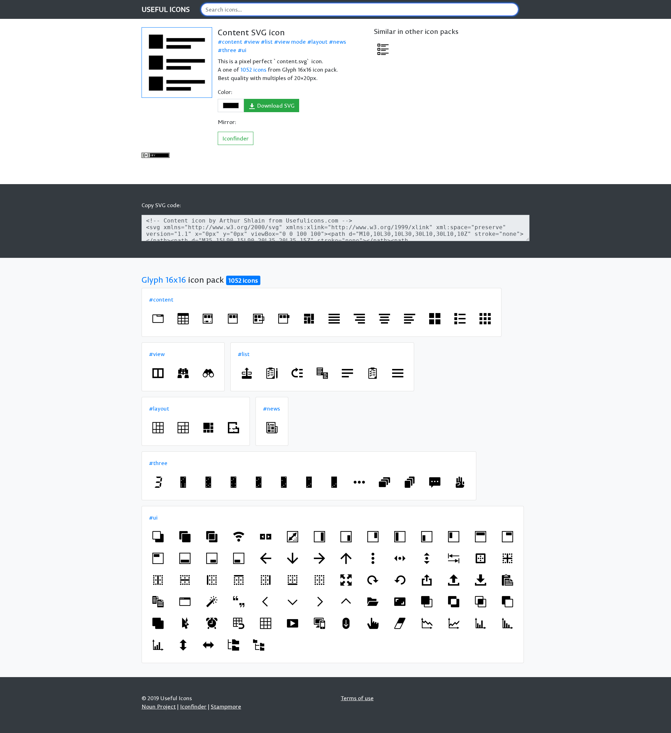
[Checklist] (272, 373)
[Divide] (212, 537)
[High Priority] (297, 373)
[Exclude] (453, 602)
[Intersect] (480, 602)
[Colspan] (183, 428)
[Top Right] (507, 537)
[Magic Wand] (212, 602)
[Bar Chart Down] (507, 623)
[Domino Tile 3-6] (183, 482)
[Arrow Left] (265, 558)
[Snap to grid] (239, 623)
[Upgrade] (427, 580)
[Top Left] (158, 558)
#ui (153, 517)
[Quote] (239, 602)
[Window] (158, 373)
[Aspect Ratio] (400, 602)
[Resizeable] (292, 537)
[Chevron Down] (292, 602)
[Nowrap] (284, 319)
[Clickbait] (185, 623)
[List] (460, 319)
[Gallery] (208, 428)
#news (271, 408)
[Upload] (453, 580)
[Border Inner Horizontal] (185, 580)
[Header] (480, 537)
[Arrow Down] (292, 558)
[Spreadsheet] (183, 319)
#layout (159, 408)
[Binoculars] (183, 373)
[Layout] (309, 319)
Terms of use (357, 698)
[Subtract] (507, 602)
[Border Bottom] (292, 580)
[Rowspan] (158, 428)
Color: (225, 91)
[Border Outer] (480, 558)
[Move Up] (247, 373)
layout (319, 41)
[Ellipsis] (359, 482)
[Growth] (453, 623)
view (253, 41)
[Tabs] (158, 319)
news (339, 41)
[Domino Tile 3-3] (258, 482)
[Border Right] (265, 580)
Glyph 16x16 (164, 279)
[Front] (427, 602)
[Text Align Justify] (334, 319)
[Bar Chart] (480, 623)
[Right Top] (373, 537)
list (269, 41)
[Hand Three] (460, 482)
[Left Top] (453, 537)
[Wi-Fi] (239, 537)
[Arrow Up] (346, 558)
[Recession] (427, 623)
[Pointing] (373, 623)
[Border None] (319, 580)
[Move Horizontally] (400, 558)
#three (158, 462)
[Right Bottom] (346, 537)
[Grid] (265, 623)
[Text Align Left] (409, 319)
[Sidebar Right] (319, 537)
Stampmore (226, 706)
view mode (292, 41)
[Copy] (158, 602)
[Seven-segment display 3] (158, 482)
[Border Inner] (507, 558)
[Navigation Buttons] (265, 537)
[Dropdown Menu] (322, 373)
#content (161, 299)
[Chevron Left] (265, 602)
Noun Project (159, 706)
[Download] (480, 580)
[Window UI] (185, 602)
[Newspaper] (272, 428)
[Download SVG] (177, 62)
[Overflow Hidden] (233, 319)
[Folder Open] (373, 602)
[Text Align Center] (384, 319)
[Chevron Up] (346, 602)
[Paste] (507, 580)
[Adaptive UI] (319, 623)
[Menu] (347, 373)
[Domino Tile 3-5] (208, 482)
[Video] (292, 623)
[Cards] (384, 482)
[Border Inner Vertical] (158, 580)
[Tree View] (233, 645)
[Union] (158, 623)
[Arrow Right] (319, 558)
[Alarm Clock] (212, 623)
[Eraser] (400, 623)
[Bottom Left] (239, 558)
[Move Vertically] (427, 558)
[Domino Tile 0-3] (334, 482)
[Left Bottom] (427, 537)
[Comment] (435, 482)
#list (244, 353)
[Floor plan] (233, 428)
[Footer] (185, 558)
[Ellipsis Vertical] (373, 558)
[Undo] (400, 580)
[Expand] (346, 580)
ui (244, 49)
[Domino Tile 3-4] (233, 482)
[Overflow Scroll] (208, 319)
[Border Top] (239, 580)
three (229, 49)
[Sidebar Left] (400, 537)
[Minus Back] (158, 537)
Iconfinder (235, 138)
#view (157, 353)
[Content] (383, 49)
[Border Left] (212, 580)
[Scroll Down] (346, 623)
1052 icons (253, 69)
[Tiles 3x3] (485, 319)
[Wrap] (258, 319)
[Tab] (453, 558)
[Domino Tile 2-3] (284, 482)
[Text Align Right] (359, 319)
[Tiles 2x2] (435, 319)
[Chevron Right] (319, 602)
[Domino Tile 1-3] (309, 482)
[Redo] (373, 580)
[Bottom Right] (212, 558)
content (232, 41)
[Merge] (185, 537)
